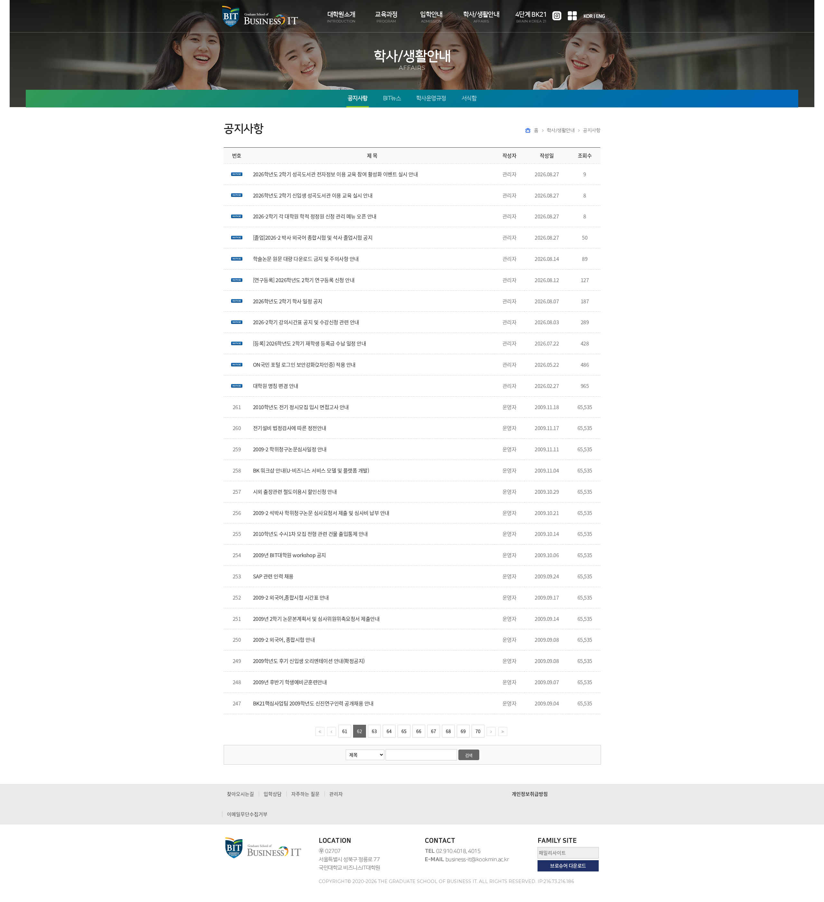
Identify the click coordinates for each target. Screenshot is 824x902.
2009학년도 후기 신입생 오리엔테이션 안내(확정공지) (309, 661)
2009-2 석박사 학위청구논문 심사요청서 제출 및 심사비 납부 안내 (321, 513)
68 (448, 731)
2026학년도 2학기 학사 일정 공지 (288, 301)
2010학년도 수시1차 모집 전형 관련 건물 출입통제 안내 (310, 534)
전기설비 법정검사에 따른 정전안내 (289, 428)
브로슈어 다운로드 (568, 865)
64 (389, 731)
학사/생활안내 (481, 17)
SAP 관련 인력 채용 (273, 576)
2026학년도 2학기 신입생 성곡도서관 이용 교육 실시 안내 (313, 195)
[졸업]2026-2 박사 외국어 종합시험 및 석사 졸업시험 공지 (313, 237)
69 (463, 731)
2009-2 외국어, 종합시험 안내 (284, 639)
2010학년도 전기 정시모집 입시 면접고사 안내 (301, 407)
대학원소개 (341, 17)
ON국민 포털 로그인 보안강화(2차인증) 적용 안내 (304, 364)
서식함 (469, 99)
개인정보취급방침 (530, 793)
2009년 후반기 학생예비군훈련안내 (290, 682)
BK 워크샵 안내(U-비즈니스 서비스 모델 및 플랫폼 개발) (311, 470)
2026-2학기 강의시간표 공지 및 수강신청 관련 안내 (306, 322)
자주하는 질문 (305, 793)
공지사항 (358, 99)
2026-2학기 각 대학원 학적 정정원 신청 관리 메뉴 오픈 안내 (315, 216)
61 (344, 731)
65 (404, 731)
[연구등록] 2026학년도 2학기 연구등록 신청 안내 (304, 280)
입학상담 (273, 793)
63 (374, 731)
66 (418, 731)
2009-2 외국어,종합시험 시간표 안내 (291, 597)
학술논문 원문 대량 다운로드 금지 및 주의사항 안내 (306, 258)
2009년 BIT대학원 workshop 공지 (289, 555)
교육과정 (386, 17)
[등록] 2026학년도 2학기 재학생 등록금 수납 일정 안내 (309, 343)
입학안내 (431, 17)
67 (433, 731)
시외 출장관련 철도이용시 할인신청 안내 (295, 491)
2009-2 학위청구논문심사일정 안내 (290, 449)
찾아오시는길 (240, 793)
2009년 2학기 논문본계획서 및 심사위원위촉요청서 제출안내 (316, 618)
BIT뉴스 (392, 99)
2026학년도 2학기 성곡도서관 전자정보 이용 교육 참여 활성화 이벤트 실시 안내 (335, 174)
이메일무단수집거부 (247, 814)
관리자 (336, 793)
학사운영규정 (431, 99)
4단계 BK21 (531, 17)
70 (478, 731)
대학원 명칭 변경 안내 (275, 386)
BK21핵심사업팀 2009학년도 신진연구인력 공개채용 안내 (313, 703)
